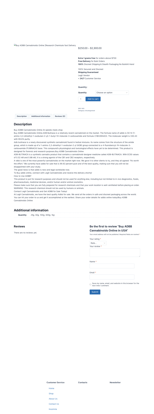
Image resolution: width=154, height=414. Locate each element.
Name (93, 261)
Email (93, 272)
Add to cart (93, 99)
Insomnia (53, 409)
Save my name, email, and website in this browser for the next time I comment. (115, 284)
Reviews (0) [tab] (60, 116)
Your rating (95, 239)
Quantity (82, 92)
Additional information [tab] (40, 116)
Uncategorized (90, 110)
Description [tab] (22, 116)
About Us (53, 399)
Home (51, 388)
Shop (51, 393)
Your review (96, 246)
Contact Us (54, 404)
